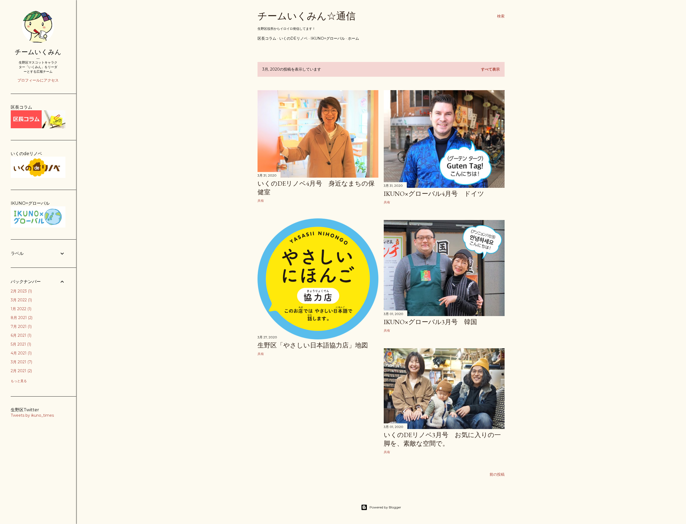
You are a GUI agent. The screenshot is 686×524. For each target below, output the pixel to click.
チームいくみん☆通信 (307, 16)
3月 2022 (21, 300)
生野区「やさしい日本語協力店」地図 (313, 345)
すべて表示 (490, 69)
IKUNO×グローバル (328, 38)
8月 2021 (21, 317)
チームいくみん (38, 52)
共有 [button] (261, 201)
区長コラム (267, 38)
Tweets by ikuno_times (32, 415)
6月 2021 (20, 335)
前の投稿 (497, 474)
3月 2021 (21, 362)
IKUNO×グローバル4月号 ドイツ (434, 193)
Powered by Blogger (385, 507)
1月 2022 (20, 308)
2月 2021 (21, 370)
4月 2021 (21, 353)
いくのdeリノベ (293, 38)
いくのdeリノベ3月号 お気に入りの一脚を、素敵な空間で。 (442, 439)
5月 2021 (20, 344)
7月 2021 (21, 326)
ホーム (353, 38)
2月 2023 (21, 291)
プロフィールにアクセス (38, 80)
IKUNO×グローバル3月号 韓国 (430, 322)
